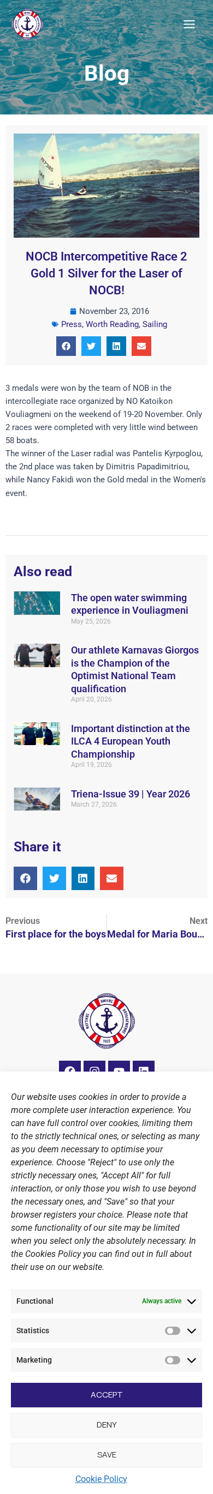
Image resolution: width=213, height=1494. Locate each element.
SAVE (106, 1454)
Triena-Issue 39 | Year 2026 (130, 794)
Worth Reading (112, 324)
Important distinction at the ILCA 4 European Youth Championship (130, 741)
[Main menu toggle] (189, 24)
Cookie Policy (101, 1479)
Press (71, 324)
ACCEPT (107, 1394)
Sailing (155, 324)
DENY (107, 1424)
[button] (66, 346)
